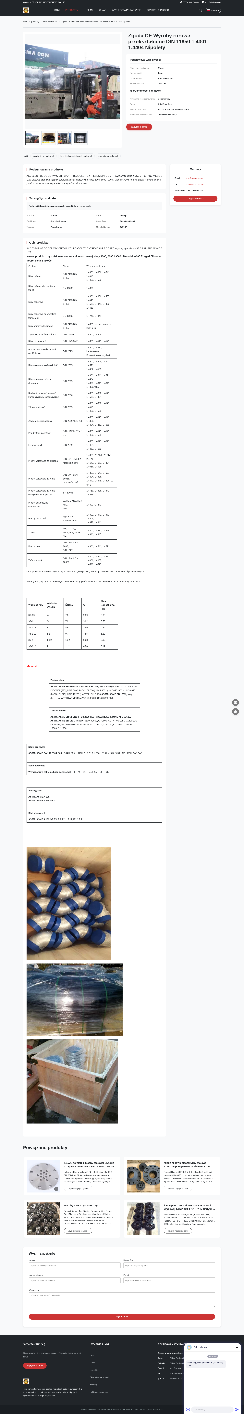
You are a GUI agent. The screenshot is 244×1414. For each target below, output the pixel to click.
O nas (102, 10)
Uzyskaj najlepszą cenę (78, 1188)
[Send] (237, 1409)
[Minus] (237, 1347)
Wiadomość (35, 1290)
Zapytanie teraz (195, 198)
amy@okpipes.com (213, 2)
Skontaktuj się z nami (99, 1377)
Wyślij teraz (122, 1316)
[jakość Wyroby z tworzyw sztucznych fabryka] (43, 1218)
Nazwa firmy (128, 1260)
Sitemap (93, 1384)
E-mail (126, 1275)
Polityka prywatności (99, 1392)
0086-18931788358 (194, 184)
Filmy (90, 10)
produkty (35, 21)
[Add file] (188, 1409)
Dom (57, 10)
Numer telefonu (36, 1275)
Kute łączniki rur (50, 21)
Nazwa (32, 1260)
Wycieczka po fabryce (126, 10)
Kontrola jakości (158, 10)
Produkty (72, 10)
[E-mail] (235, 702)
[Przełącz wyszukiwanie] (200, 10)
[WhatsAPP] (235, 711)
